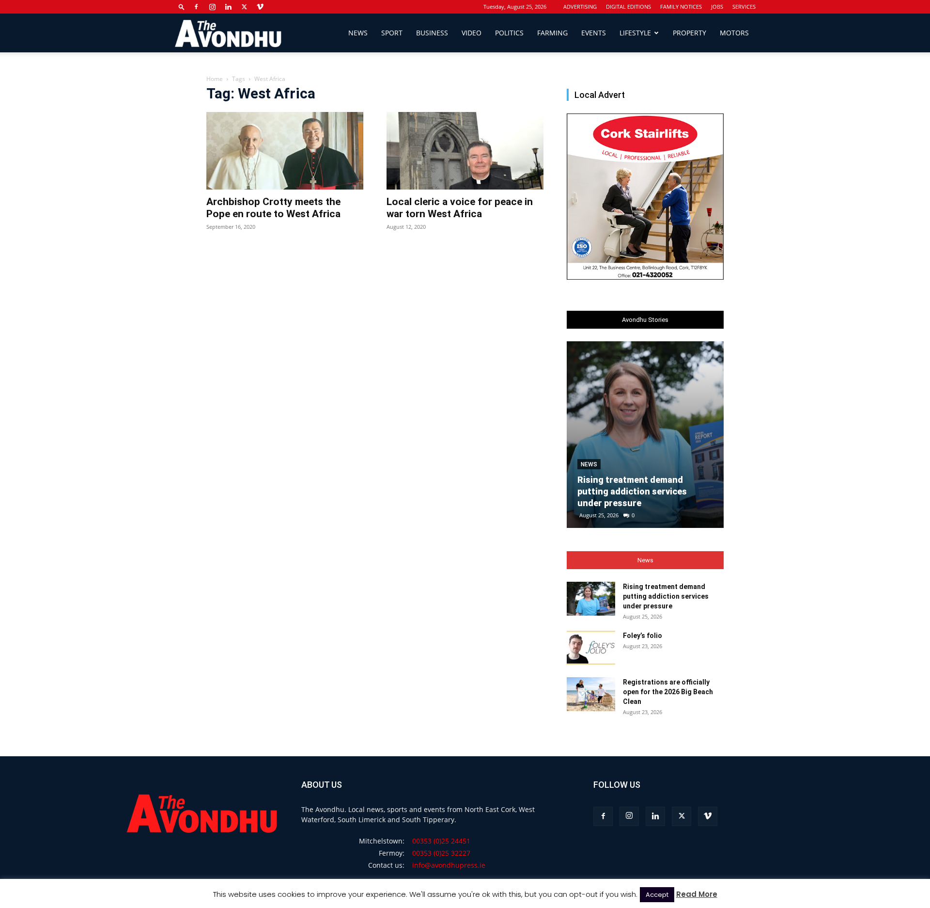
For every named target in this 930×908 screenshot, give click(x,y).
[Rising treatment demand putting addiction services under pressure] (645, 434)
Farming (552, 32)
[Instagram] (212, 7)
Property (689, 32)
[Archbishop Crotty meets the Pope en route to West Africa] (284, 151)
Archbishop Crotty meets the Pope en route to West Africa (273, 208)
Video (471, 32)
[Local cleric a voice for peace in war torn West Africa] (465, 151)
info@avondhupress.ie (448, 865)
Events (593, 32)
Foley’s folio (642, 635)
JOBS (717, 6)
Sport (392, 32)
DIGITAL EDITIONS (628, 6)
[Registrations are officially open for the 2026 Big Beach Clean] (591, 694)
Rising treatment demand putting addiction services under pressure (632, 491)
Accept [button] (657, 894)
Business (432, 32)
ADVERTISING (580, 6)
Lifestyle (635, 32)
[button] (181, 6)
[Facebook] (196, 7)
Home (214, 79)
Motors (734, 32)
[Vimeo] (260, 7)
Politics (509, 32)
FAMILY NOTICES (681, 6)
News (358, 32)
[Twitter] (244, 7)
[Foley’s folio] (591, 648)
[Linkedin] (228, 7)
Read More (696, 894)
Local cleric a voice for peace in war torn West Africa (460, 208)
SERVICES (744, 6)
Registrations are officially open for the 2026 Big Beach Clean (668, 691)
